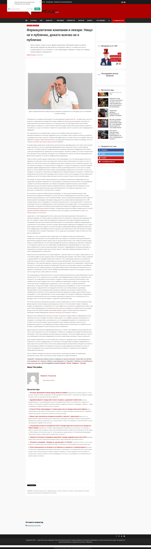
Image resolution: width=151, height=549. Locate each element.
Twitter (68, 363)
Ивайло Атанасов (31, 55)
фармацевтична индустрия (34, 493)
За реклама (49, 2)
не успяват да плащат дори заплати (44, 142)
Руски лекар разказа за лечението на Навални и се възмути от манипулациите (58, 447)
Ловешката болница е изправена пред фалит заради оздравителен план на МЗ (58, 437)
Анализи (29, 25)
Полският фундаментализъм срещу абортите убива (48, 393)
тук (90, 548)
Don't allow (30, 9)
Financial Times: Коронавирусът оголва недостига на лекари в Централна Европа (58, 409)
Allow (37, 9)
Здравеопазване (52, 491)
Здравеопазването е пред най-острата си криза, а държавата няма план (55, 400)
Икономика (60, 20)
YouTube (83, 363)
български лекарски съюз (39, 491)
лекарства (65, 491)
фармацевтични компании (49, 493)
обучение (86, 491)
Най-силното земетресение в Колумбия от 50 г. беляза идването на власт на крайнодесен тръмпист (103, 125)
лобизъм (71, 491)
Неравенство (71, 20)
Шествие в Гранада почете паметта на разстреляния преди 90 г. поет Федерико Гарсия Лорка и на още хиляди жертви (103, 113)
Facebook (62, 363)
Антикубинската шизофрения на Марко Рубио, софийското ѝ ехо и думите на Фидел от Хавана (103, 135)
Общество (49, 20)
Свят (41, 20)
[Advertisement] (96, 10)
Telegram (75, 363)
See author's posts (48, 380)
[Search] (109, 20)
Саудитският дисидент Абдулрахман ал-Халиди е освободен (103, 103)
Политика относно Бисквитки (63, 2)
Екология (81, 20)
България (34, 20)
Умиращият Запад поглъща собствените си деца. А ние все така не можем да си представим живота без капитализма (103, 93)
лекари (59, 491)
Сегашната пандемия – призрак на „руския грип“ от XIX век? (51, 442)
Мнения (89, 20)
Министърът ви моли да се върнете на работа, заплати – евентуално (54, 416)
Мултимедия (101, 20)
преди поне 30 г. (70, 119)
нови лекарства (79, 491)
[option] (111, 93)
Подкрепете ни (119, 20)
